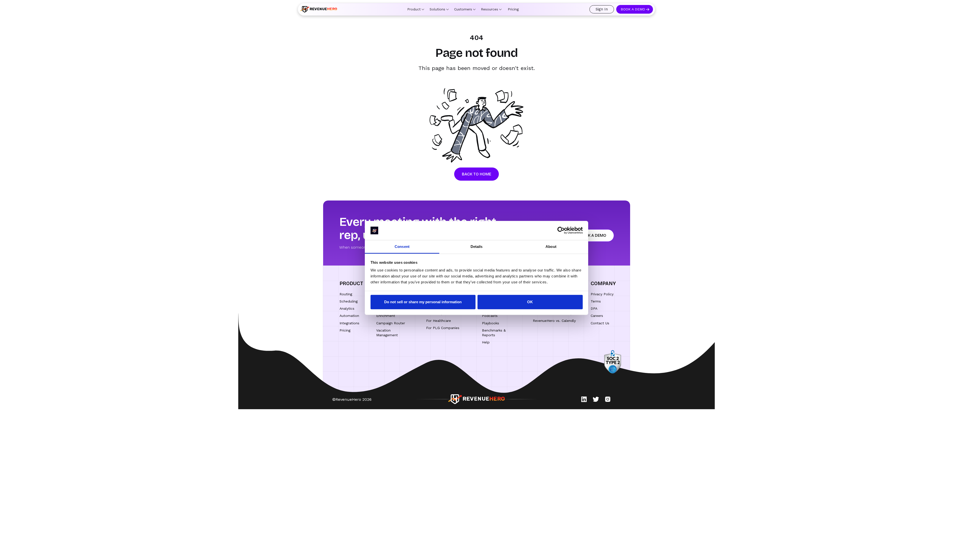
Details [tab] (477, 246)
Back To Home (476, 174)
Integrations (349, 323)
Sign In (602, 9)
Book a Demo (633, 9)
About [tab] (550, 246)
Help (486, 342)
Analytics (347, 308)
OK (530, 302)
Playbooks (490, 323)
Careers (597, 316)
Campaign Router (390, 323)
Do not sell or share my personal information (423, 302)
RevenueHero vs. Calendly (554, 321)
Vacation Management (387, 332)
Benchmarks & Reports (494, 332)
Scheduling (349, 301)
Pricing (513, 9)
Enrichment (385, 316)
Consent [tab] (402, 246)
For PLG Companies (442, 328)
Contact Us (600, 323)
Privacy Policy (602, 294)
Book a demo (592, 235)
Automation (349, 316)
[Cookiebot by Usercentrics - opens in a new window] (561, 230)
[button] (416, 9)
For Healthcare (438, 321)
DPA (594, 308)
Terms (596, 301)
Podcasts (490, 316)
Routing (346, 294)
